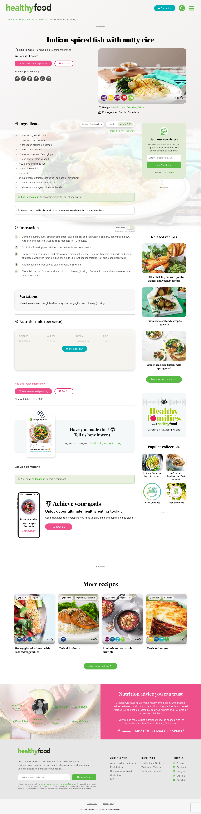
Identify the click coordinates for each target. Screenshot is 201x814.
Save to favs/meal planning (34, 63)
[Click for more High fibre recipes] (117, 98)
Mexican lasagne (157, 648)
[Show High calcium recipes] (151, 639)
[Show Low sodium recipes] (122, 639)
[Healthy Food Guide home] (34, 751)
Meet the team (117, 767)
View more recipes (99, 666)
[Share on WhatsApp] (42, 78)
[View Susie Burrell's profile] (80, 707)
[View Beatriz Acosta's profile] (60, 721)
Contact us (115, 775)
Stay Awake (120, 227)
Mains (42, 19)
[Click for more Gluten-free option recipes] (104, 98)
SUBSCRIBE (59, 526)
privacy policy (168, 172)
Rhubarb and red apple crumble (117, 650)
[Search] (182, 8)
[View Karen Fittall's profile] (20, 721)
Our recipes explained (121, 771)
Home (11, 19)
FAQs (113, 779)
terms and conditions (64, 784)
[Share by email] (23, 78)
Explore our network (151, 771)
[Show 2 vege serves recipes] (166, 639)
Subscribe (166, 8)
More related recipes (162, 379)
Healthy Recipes (27, 19)
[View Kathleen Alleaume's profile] (40, 721)
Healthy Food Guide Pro (153, 763)
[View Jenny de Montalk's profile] (20, 706)
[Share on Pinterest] (29, 78)
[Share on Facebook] (36, 78)
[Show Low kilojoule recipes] (117, 639)
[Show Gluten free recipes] (24, 639)
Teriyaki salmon (69, 648)
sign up (35, 197)
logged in (40, 479)
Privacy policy (108, 804)
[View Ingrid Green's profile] (80, 721)
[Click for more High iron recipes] (124, 98)
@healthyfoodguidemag (107, 443)
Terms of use (92, 804)
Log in (24, 197)
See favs (65, 63)
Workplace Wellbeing (151, 767)
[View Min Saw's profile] (40, 707)
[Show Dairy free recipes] (19, 639)
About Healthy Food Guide (123, 763)
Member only (76, 348)
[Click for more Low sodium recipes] (131, 98)
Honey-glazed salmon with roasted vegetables (32, 650)
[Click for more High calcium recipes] (111, 98)
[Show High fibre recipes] (107, 639)
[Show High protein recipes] (29, 639)
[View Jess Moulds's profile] (60, 707)
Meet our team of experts (159, 730)
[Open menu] (191, 8)
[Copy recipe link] (17, 78)
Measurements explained (122, 131)
